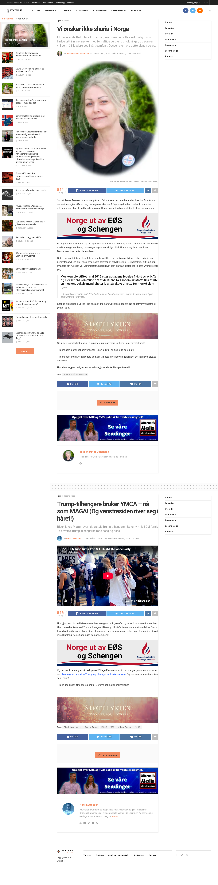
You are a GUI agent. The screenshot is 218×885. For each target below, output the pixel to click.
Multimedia (37, 3)
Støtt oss (100, 855)
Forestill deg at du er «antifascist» (31, 317)
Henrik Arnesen (73, 538)
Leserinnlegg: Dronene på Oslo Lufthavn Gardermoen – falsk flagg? (30, 335)
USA (112, 727)
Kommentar (48, 3)
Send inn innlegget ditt (118, 855)
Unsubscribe (109, 755)
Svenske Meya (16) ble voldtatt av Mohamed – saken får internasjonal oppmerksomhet (31, 287)
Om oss (152, 855)
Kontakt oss (139, 855)
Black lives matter (72, 727)
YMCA (137, 727)
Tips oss (87, 855)
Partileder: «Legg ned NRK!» (28, 237)
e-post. (115, 816)
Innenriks (18, 3)
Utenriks (27, 3)
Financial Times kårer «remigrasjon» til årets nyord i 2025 (29, 176)
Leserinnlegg (60, 3)
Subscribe (109, 402)
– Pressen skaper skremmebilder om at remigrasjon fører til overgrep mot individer (31, 134)
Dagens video (69, 496)
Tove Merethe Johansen (77, 53)
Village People (124, 727)
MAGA (104, 727)
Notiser (10, 3)
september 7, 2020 (101, 53)
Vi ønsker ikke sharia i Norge (19, 39)
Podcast (70, 3)
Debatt (66, 21)
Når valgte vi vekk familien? (28, 269)
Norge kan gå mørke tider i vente (31, 190)
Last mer (25, 351)
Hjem (59, 21)
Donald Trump (91, 727)
